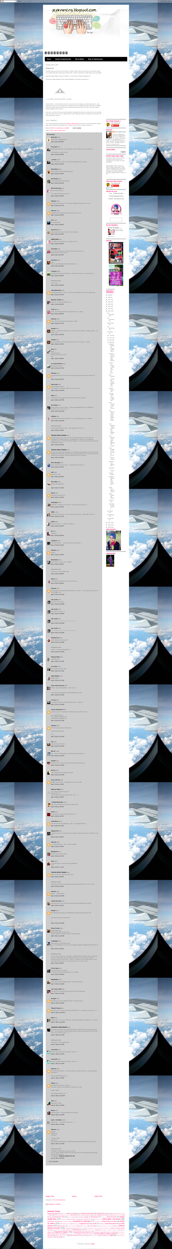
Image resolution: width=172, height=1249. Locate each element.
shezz (52, 861)
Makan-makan (61, 1226)
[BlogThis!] (75, 128)
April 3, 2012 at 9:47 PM (57, 379)
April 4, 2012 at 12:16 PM (57, 746)
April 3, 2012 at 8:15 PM (57, 196)
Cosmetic (123, 1213)
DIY (80, 1215)
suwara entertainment (57, 709)
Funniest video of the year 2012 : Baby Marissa (112, 357)
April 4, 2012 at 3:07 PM (57, 816)
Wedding (49, 1237)
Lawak (94, 1223)
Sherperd (107, 1232)
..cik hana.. (54, 159)
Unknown (53, 201)
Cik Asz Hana (54, 968)
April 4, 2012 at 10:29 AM (57, 642)
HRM (73, 1219)
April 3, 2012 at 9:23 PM (57, 344)
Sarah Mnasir (54, 821)
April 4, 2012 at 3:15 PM (57, 825)
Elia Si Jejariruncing (120, 131)
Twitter (95, 1235)
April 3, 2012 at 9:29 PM (57, 358)
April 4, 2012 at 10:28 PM (57, 896)
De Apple (53, 998)
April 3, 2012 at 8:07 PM (57, 164)
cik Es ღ (53, 309)
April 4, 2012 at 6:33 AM (57, 457)
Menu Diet (84, 1226)
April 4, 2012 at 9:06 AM (57, 535)
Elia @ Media (79, 59)
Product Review (120, 1228)
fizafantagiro (54, 502)
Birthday (69, 1213)
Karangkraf (64, 1221)
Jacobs (98, 1219)
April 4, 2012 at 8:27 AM (57, 516)
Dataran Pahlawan (61, 1215)
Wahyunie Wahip (55, 789)
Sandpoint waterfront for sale (67, 1156)
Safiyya (109, 1230)
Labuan (71, 1223)
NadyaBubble (54, 979)
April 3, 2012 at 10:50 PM (57, 400)
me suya (53, 700)
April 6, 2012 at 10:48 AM (57, 974)
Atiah (52, 395)
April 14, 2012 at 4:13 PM (57, 1054)
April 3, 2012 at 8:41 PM (57, 255)
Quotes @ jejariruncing (63, 59)
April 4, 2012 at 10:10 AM (57, 623)
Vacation (105, 1235)
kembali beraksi (111, 473)
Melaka (78, 1226)
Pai (82, 1228)
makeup (69, 1226)
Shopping (114, 1232)
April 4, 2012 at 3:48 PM (57, 846)
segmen (49, 1232)
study (68, 1233)
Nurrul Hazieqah (55, 462)
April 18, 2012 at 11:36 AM (58, 1095)
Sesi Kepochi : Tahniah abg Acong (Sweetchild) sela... (112, 380)
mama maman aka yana (57, 685)
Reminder (91, 1230)
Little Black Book (110, 1223)
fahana (53, 521)
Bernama (63, 1213)
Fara (52, 741)
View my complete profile (112, 144)
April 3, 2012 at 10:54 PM (57, 420)
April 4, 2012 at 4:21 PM (57, 856)
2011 (109, 522)
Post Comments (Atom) (59, 1200)
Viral (122, 1235)
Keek (70, 1221)
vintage (118, 1235)
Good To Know (112, 1217)
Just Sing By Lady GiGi (53, 1221)
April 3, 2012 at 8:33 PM (57, 234)
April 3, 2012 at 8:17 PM (57, 205)
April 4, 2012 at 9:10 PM (57, 886)
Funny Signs (75, 1217)
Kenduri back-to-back (112, 390)
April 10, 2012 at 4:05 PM (57, 1003)
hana (52, 349)
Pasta (85, 1228)
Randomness (61, 130)
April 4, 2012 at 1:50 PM (57, 797)
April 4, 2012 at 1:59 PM (57, 806)
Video (111, 1235)
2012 (109, 311)
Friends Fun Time (59, 1217)
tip (64, 1235)
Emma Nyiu (54, 481)
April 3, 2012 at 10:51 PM (57, 411)
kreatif (66, 1223)
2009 (109, 527)
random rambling (66, 1230)
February (111, 514)
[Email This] (73, 128)
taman (71, 1233)
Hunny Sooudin (55, 928)
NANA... (53, 512)
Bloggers (76, 1213)
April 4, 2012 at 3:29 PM (57, 837)
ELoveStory (86, 1215)
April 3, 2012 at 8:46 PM (57, 285)
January (111, 518)
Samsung (120, 1230)
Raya (86, 1230)
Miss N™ (53, 751)
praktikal (112, 1228)
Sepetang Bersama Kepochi (82, 1232)
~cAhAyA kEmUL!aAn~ (57, 802)
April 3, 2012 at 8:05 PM (57, 141)
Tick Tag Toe (50, 1235)
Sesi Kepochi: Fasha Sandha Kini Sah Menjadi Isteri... (112, 428)
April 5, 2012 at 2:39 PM (57, 948)
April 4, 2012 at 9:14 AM (57, 545)
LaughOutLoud (84, 1223)
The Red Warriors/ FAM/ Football (104, 1234)
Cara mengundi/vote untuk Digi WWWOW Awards (111, 440)
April (110, 342)
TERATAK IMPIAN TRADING (58, 435)
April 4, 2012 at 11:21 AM (57, 671)
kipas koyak (54, 384)
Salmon (114, 1230)
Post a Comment (53, 1161)
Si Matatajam (54, 941)
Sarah (52, 811)
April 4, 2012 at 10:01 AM (57, 594)
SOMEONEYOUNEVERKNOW (59, 1027)
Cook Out (107, 1213)
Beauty (57, 1213)
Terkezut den (111, 501)
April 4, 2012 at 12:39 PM (57, 774)
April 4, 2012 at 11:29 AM (57, 695)
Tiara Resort (120, 1233)
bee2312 (53, 760)
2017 (109, 299)
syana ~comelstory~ (56, 1120)
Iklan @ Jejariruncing (95, 59)
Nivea (105, 1226)
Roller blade (103, 1230)
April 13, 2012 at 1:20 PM (57, 1044)
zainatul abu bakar (56, 901)
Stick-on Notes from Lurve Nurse (55, 1234)
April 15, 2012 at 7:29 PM (57, 1078)
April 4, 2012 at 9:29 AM (57, 564)
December (111, 314)
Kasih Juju (54, 137)
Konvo (61, 1223)
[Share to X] (77, 128)
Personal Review (98, 1228)
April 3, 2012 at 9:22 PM (57, 334)
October (111, 323)
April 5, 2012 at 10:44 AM (57, 923)
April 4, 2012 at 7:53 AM (57, 497)
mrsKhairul (54, 540)
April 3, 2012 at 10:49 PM (57, 390)
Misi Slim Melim (92, 1226)
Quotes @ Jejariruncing (72, 123)
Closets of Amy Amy (87, 1213)
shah (52, 1100)
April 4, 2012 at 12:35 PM (57, 765)
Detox (68, 1215)
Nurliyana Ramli (55, 657)
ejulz (52, 472)
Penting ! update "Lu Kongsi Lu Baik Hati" (111, 397)
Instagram (79, 1219)
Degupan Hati (54, 831)
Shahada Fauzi (55, 637)
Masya (53, 1110)
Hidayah (53, 910)
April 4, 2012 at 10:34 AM (57, 651)
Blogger (93, 1244)
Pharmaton (106, 1228)
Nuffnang (114, 1226)
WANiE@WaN (54, 239)
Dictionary (73, 1215)
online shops (76, 1228)
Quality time (52, 1230)
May (110, 340)
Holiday (68, 1219)
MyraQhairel (54, 851)
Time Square (60, 1235)
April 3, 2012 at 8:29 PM (57, 224)
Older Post (98, 1196)
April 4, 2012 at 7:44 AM (57, 488)
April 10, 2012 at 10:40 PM (58, 1012)
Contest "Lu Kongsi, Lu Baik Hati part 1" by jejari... (111, 367)
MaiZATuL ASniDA (56, 299)
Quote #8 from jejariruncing (111, 463)
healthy (63, 1219)
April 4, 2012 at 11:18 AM (57, 661)
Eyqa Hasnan (54, 169)
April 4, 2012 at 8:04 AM (57, 507)
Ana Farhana (54, 178)
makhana (53, 416)
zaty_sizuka (54, 599)
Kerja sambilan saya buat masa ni (111, 405)
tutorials (87, 1235)
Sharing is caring (98, 1232)
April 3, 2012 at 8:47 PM (57, 294)
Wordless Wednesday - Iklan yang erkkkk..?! (112, 481)
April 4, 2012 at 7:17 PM (57, 867)
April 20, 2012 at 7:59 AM (57, 1124)
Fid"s (52, 220)
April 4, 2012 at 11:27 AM (57, 680)
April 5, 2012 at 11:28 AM (57, 936)
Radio (59, 1230)
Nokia (109, 1226)
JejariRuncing (114, 168)
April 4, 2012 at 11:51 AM (57, 720)
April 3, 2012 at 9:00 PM (57, 313)
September (112, 328)
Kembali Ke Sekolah (81, 1221)
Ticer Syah (54, 147)
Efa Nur (53, 1083)
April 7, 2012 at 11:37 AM (57, 993)
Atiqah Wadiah (55, 676)
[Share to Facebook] (78, 128)
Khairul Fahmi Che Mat (109, 1221)
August (111, 331)
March (111, 511)
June (110, 337)
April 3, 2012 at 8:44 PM (57, 266)
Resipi (97, 1230)
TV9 (91, 1235)
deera (52, 1017)
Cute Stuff (51, 1215)
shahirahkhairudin (56, 290)
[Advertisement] (74, 1180)
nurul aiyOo (54, 1049)
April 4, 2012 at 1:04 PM (57, 784)
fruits (69, 1217)
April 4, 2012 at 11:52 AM (57, 736)
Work (55, 1237)
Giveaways (94, 1217)
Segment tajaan (61, 1232)
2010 (109, 525)
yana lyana (54, 260)
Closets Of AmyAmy (113, 227)
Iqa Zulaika (54, 248)
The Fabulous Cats (79, 1234)
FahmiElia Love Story (102, 1215)
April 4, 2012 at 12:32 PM (57, 755)
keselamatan (97, 1221)
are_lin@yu (54, 666)
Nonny (53, 493)
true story (80, 1235)
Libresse (101, 1223)
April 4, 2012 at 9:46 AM (57, 573)
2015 (109, 304)
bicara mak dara (55, 780)
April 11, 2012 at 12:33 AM (58, 1022)
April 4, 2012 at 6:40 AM (57, 476)
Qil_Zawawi (54, 405)
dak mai (53, 770)
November (111, 319)
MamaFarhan (54, 559)
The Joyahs (89, 1233)
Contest (99, 1213)
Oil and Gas (68, 1228)
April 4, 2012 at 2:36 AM (57, 430)
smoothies (121, 1232)
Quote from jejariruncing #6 (111, 489)
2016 (109, 302)
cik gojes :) (54, 271)
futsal (81, 1217)
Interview (93, 1219)
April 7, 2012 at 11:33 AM (57, 984)
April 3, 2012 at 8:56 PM (57, 304)
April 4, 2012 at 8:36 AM (57, 526)
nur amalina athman (56, 363)
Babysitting (50, 1213)
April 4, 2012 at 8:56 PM (57, 876)
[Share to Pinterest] (80, 128)
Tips (68, 1235)
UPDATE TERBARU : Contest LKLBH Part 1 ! (111, 348)
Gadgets (86, 1217)
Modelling (101, 1226)
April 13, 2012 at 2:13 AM (57, 1035)
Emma (53, 579)
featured (118, 1215)
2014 (109, 306)
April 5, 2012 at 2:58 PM (57, 963)
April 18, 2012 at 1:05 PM (57, 1105)
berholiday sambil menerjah (111, 506)
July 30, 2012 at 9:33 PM (57, 1158)
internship (86, 1219)
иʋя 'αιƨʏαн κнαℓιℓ (56, 989)
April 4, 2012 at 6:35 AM (57, 467)
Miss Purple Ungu (56, 188)
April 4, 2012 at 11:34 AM (57, 704)
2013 (109, 308)
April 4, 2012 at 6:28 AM (57, 444)
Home (49, 59)
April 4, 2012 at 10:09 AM (57, 604)
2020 (109, 295)
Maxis (73, 1226)
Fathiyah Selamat (56, 1008)
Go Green (103, 1217)
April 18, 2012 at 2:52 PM (57, 1114)
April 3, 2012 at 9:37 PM (57, 368)
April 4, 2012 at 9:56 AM (57, 583)
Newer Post (50, 1196)
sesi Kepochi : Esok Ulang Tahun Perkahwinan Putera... (112, 416)
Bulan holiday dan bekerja (111, 496)
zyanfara (53, 328)
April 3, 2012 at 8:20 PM (57, 215)
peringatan (91, 1228)
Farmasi (113, 1215)
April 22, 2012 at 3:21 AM (57, 1143)
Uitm (100, 1235)
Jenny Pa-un (54, 229)
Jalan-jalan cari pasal (111, 1219)
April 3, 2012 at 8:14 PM (57, 173)
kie (52, 531)
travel (74, 1235)
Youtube (60, 1237)
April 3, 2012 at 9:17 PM (57, 323)
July (110, 335)
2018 (109, 297)
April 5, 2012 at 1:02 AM (57, 905)
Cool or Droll (116, 1213)
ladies (76, 1223)
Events (92, 1215)
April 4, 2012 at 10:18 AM (57, 632)
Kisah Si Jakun (54, 130)
